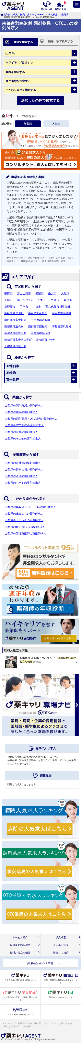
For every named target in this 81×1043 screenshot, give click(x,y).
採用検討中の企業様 (40, 963)
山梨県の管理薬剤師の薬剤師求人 (25, 533)
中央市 (37, 306)
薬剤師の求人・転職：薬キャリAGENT (24, 14)
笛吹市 (68, 300)
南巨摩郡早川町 (14, 313)
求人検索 (53, 14)
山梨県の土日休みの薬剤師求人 (24, 520)
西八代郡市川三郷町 (57, 306)
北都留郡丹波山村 (15, 346)
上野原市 (9, 306)
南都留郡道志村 (14, 326)
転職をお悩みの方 (20, 945)
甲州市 (24, 306)
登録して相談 (60, 952)
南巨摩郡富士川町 (15, 319)
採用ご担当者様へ (11, 1026)
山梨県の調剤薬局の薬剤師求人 (24, 405)
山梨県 (64, 14)
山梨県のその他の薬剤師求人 (23, 438)
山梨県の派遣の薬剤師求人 (21, 476)
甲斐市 (55, 300)
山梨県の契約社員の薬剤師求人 (24, 469)
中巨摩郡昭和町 (40, 319)
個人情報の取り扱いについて (43, 1023)
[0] (60, 5)
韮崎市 (8, 300)
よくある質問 (60, 945)
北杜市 (42, 300)
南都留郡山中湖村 (15, 333)
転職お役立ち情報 (20, 952)
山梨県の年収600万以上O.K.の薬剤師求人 (30, 507)
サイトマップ (9, 1023)
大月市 (65, 293)
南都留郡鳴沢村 (40, 333)
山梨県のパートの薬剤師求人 (23, 482)
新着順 (28, 123)
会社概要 (27, 1026)
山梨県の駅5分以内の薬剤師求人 (25, 526)
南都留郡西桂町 (37, 326)
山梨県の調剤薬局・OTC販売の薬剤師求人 (31, 418)
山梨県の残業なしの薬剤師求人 (24, 513)
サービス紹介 (20, 937)
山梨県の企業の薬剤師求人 (21, 432)
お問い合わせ (66, 1023)
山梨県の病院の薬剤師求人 (21, 412)
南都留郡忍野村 (61, 326)
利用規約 (22, 1023)
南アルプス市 (25, 300)
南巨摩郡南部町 (61, 313)
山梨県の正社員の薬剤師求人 (23, 462)
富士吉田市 (24, 293)
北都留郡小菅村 (46, 339)
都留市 (39, 293)
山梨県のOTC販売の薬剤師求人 (24, 425)
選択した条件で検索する (40, 100)
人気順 (56, 123)
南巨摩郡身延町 (37, 313)
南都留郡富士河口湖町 (18, 339)
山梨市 (52, 293)
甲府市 (8, 293)
